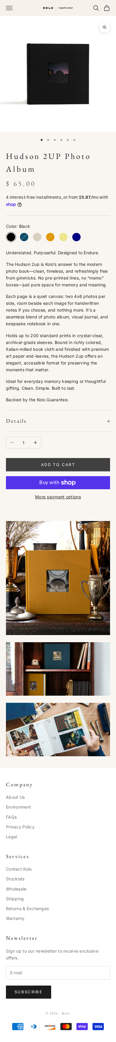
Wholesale (16, 888)
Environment (18, 806)
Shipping (15, 898)
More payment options (58, 496)
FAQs (11, 817)
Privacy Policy (20, 826)
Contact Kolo (19, 869)
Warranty (15, 918)
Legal (11, 836)
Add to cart (58, 464)
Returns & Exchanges (27, 908)
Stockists (15, 878)
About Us (15, 797)
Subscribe (29, 991)
